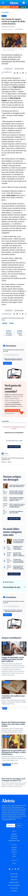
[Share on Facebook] (14, 73)
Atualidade (14, 834)
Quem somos (14, 879)
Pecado (11, 323)
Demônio (4, 323)
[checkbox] (3, 358)
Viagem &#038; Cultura (14, 840)
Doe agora (13, 7)
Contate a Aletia (14, 888)
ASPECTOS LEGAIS (14, 882)
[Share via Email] (23, 73)
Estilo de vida (14, 836)
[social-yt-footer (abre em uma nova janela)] (9, 869)
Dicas (4, 643)
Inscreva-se (14, 852)
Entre (20, 440)
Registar (5, 7)
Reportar (9, 462)
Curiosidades (6, 682)
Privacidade (14, 891)
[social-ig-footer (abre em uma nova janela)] (18, 869)
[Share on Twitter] (20, 73)
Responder (4, 462)
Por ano (14, 863)
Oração (22, 7)
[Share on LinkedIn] (17, 73)
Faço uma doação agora (11, 410)
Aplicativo (14, 849)
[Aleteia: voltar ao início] (14, 2)
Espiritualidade (5, 12)
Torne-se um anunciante (14, 885)
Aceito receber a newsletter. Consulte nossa (14, 359)
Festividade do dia (11, 587)
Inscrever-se (7, 363)
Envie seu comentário (14, 446)
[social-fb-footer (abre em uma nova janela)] (12, 869)
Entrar (18, 825)
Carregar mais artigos (14, 518)
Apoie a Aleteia (14, 876)
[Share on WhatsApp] (25, 73)
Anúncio (14, 856)
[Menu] (5, 3)
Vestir (14, 854)
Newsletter (14, 847)
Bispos (4, 708)
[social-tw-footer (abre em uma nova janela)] (15, 869)
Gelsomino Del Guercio (7, 29)
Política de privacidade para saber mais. (13, 359)
